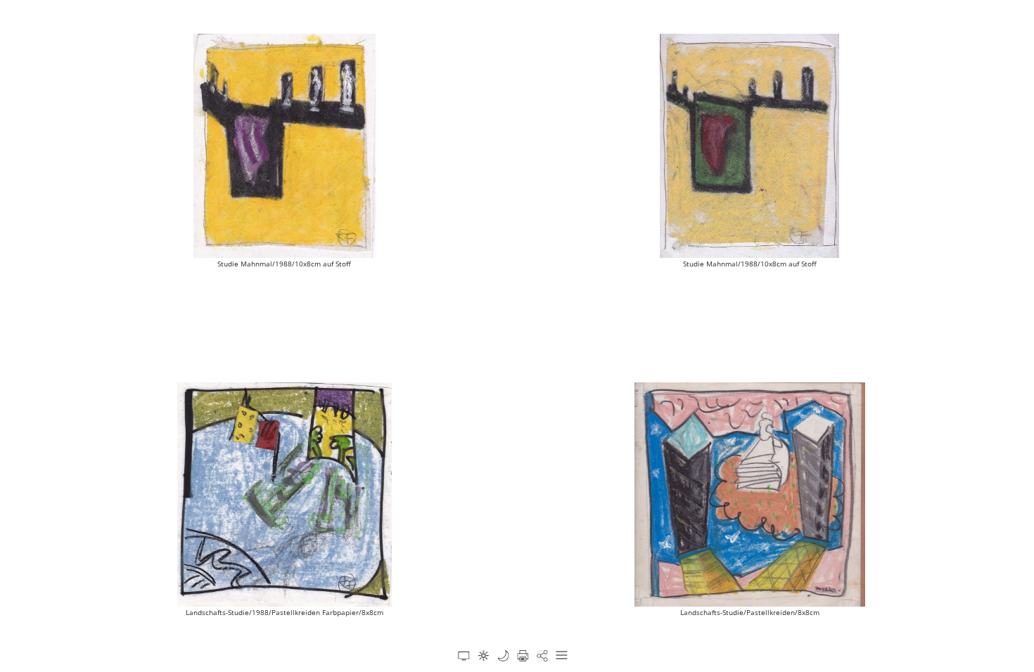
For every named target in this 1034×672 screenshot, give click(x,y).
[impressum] (503, 655)
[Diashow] (463, 655)
